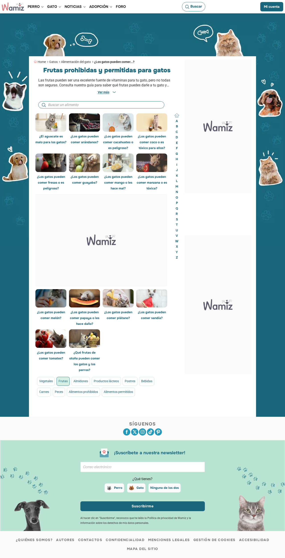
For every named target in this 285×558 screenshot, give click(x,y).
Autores (65, 540)
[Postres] (107, 413)
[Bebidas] (120, 413)
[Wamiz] (13, 6)
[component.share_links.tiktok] (150, 432)
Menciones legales (169, 540)
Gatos (53, 62)
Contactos (90, 540)
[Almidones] (82, 413)
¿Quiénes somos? (34, 540)
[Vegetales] (56, 413)
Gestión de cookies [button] (214, 540)
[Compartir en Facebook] (126, 432)
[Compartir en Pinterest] (158, 432)
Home (42, 62)
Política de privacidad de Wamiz (166, 518)
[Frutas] (69, 413)
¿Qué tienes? (142, 479)
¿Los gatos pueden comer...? (114, 62)
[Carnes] (133, 413)
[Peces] (146, 413)
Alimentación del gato (76, 62)
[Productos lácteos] (95, 413)
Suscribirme (143, 506)
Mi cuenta (272, 6)
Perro (118, 488)
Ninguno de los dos (164, 488)
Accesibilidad (254, 540)
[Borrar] (176, 115)
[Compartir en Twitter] (134, 432)
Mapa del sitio (142, 549)
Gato (140, 488)
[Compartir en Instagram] (142, 432)
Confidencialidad (125, 540)
